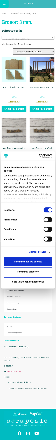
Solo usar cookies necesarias (28, 281)
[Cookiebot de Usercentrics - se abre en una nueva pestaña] (39, 156)
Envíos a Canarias (14, 297)
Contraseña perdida (14, 333)
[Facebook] (19, 433)
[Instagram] (28, 433)
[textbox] (28, 38)
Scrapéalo (28, 3)
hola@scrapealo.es (13, 371)
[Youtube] (36, 433)
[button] (28, 401)
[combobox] (28, 37)
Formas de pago (13, 303)
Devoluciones (12, 309)
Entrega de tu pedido (15, 290)
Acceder (10, 326)
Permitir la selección (28, 271)
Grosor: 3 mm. (17, 22)
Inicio (4, 13)
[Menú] (4, 4)
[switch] (48, 219)
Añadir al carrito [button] (14, 108)
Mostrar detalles (38, 251)
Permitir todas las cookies (28, 261)
